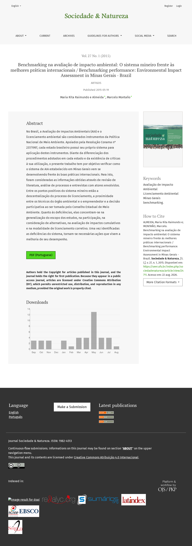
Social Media (143, 35)
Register (168, 6)
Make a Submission (72, 407)
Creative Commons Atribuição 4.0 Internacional (106, 457)
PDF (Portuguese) (40, 255)
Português (15, 417)
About (20, 35)
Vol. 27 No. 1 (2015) (96, 56)
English (17, 5)
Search (171, 35)
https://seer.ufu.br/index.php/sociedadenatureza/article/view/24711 (163, 270)
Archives (69, 35)
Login (179, 6)
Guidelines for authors (104, 35)
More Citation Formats (161, 282)
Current (45, 35)
